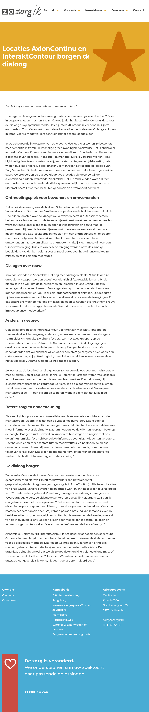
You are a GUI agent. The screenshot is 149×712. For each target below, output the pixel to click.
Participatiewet (63, 619)
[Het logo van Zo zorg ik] (21, 11)
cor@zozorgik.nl (113, 620)
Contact (138, 10)
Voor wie (70, 10)
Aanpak (49, 10)
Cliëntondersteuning (66, 595)
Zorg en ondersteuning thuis (71, 634)
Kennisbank (94, 10)
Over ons (117, 10)
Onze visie (9, 600)
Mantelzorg (60, 614)
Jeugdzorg (59, 600)
